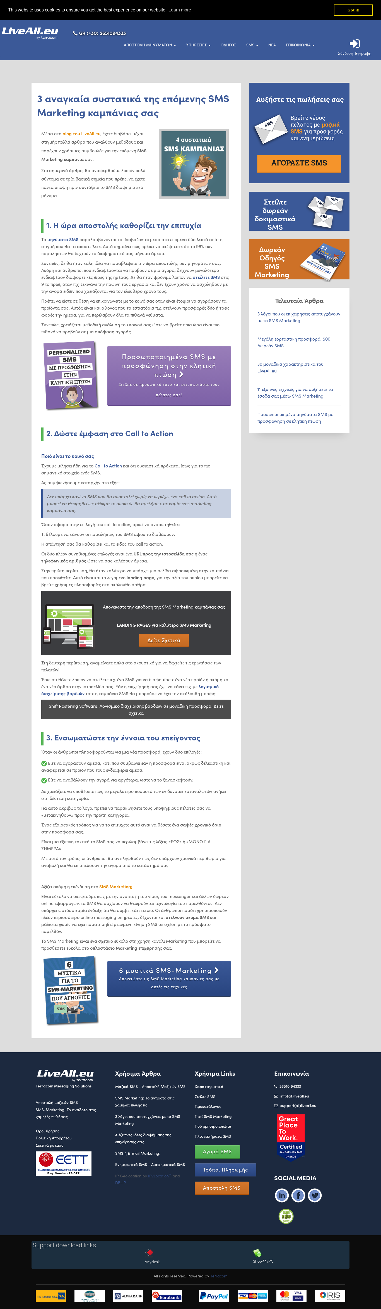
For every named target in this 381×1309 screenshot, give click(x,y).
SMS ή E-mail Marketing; (137, 1153)
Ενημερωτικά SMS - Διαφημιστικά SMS (150, 1164)
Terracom (219, 1276)
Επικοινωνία (299, 44)
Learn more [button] (179, 10)
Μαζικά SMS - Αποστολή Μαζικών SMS (150, 1086)
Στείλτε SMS (205, 1096)
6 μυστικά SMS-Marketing (169, 977)
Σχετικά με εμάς (49, 1145)
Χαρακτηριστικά (209, 1086)
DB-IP (120, 1182)
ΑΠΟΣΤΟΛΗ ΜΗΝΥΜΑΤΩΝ (148, 44)
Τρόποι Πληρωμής (225, 1169)
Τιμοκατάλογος (208, 1106)
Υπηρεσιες (197, 44)
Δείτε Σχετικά (164, 640)
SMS (250, 44)
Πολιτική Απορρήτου (54, 1138)
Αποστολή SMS (221, 1187)
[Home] (35, 34)
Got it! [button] (354, 10)
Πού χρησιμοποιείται (213, 1126)
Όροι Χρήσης (47, 1131)
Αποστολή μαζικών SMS (57, 1102)
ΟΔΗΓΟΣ (228, 44)
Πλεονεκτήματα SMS (213, 1136)
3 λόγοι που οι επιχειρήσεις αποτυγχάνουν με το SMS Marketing (298, 317)
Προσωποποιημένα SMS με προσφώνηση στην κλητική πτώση (169, 374)
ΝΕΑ (272, 44)
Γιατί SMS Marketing (213, 1116)
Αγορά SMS (217, 1151)
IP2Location (160, 1176)
